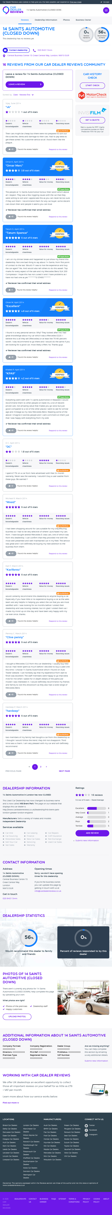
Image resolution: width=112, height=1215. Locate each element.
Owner (83, 20)
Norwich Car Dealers (31, 1142)
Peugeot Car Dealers (72, 1129)
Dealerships (20, 1199)
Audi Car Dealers (50, 1125)
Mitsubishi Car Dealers (52, 1160)
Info (46, 20)
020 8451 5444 (44, 50)
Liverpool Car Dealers (11, 1160)
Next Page (64, 771)
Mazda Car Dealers (51, 1149)
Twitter (92, 1125)
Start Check (92, 86)
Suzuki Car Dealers (71, 1142)
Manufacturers (52, 1119)
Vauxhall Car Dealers (72, 1149)
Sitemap (62, 1199)
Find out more (75, 2)
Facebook (93, 1130)
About (106, 1199)
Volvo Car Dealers (71, 1153)
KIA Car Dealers (50, 1146)
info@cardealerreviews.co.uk (48, 891)
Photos (66, 20)
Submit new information (87, 841)
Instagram (93, 1134)
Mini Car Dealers (50, 1156)
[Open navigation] (106, 10)
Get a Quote (92, 120)
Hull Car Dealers (9, 1142)
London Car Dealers (31, 1125)
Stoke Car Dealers (30, 1168)
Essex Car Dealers (9, 1135)
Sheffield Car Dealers (31, 1158)
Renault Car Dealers (72, 1132)
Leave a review (17, 84)
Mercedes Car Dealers (52, 1153)
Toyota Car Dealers (71, 1146)
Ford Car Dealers (50, 1135)
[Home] (14, 10)
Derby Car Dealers (10, 1129)
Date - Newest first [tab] (22, 95)
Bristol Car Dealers (10, 1125)
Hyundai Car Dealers (52, 1142)
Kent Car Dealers (9, 1146)
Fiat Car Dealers (50, 1132)
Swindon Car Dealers (31, 1171)
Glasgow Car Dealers (11, 1139)
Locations (8, 1119)
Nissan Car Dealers (71, 1125)
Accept (106, 2)
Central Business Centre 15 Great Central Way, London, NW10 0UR (38, 56)
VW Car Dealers (70, 1156)
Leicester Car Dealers (11, 1153)
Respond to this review (58, 149)
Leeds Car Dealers (10, 1149)
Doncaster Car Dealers (11, 1132)
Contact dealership (18, 50)
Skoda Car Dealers (71, 1139)
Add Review (92, 833)
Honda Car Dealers (51, 1139)
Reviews (25, 20)
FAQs (53, 1199)
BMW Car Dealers (51, 1129)
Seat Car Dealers (70, 1135)
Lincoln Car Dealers (10, 1156)
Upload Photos (17, 1017)
